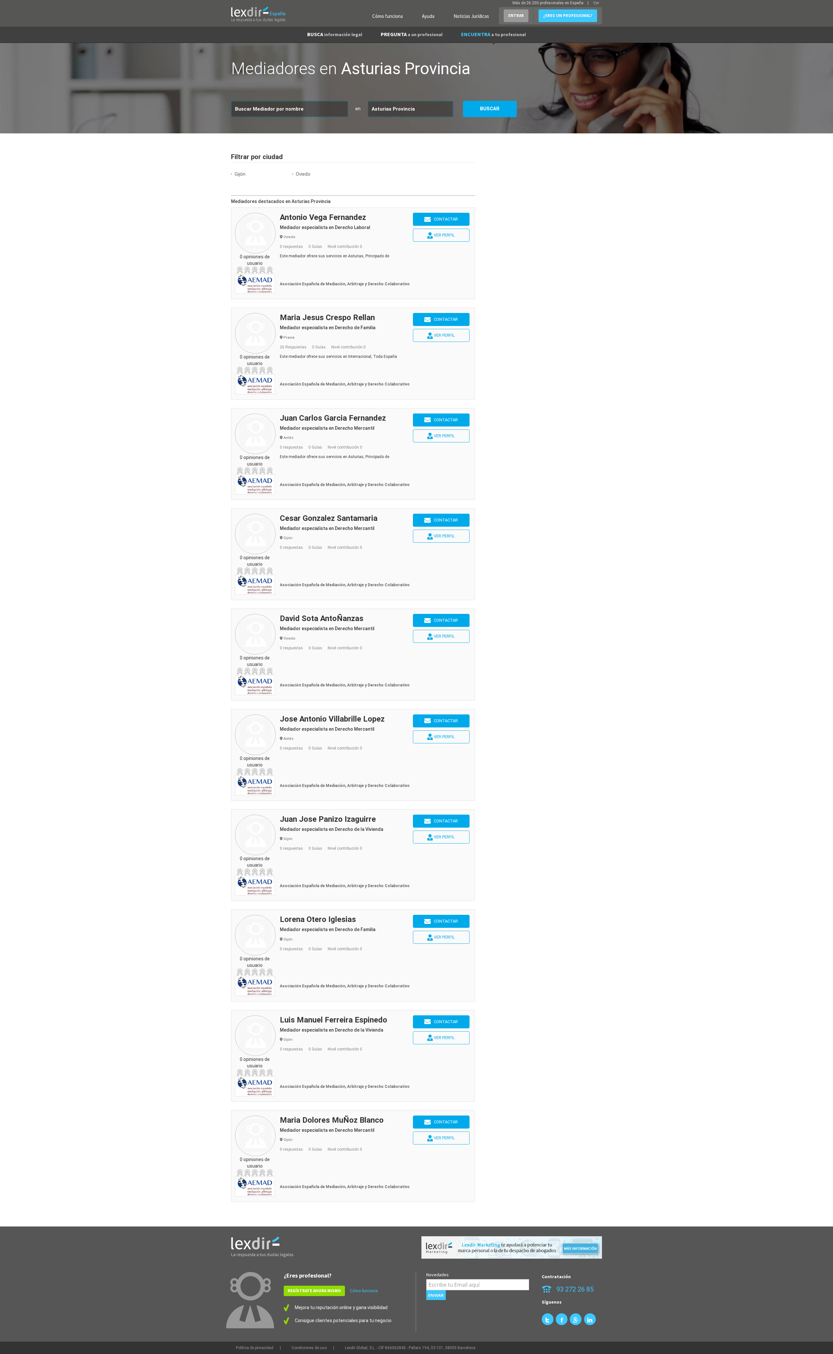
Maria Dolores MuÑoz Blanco (332, 1120)
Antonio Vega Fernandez (323, 217)
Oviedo (303, 174)
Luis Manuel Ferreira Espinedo (333, 1019)
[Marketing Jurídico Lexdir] (511, 1247)
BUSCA (334, 34)
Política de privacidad (254, 1348)
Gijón (240, 174)
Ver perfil (444, 235)
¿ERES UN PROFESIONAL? (568, 15)
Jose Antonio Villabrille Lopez (332, 719)
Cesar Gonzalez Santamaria (328, 518)
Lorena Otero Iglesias (318, 919)
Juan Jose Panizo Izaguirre (328, 819)
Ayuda (428, 16)
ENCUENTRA (493, 34)
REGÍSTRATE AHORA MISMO (314, 1290)
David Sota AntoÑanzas (321, 618)
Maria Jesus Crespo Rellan (327, 317)
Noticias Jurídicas (471, 16)
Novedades (437, 1275)
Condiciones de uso (309, 1348)
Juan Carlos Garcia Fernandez (333, 418)
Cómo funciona (387, 16)
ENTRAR (516, 15)
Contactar (444, 219)
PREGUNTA (412, 34)
